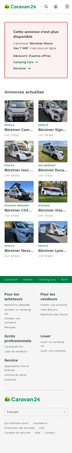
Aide (37, 432)
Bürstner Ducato (53, 170)
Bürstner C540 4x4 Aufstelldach (33, 210)
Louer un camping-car (52, 343)
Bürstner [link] (19, 68)
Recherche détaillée (17, 304)
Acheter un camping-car (18, 311)
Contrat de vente (15, 374)
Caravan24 (11, 279)
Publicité (10, 379)
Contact (50, 432)
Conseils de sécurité (17, 432)
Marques (9, 327)
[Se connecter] (57, 6)
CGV (41, 427)
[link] (19, 119)
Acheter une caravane (12, 320)
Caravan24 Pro (13, 346)
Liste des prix (49, 309)
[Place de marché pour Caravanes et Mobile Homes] (20, 6)
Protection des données (19, 427)
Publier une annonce (53, 304)
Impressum (40, 423)
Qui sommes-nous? (16, 423)
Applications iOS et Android (16, 368)
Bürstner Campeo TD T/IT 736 (31, 129)
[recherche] (47, 6)
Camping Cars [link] (23, 62)
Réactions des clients (54, 314)
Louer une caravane (53, 350)
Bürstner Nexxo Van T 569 (27, 250)
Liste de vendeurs (15, 351)
